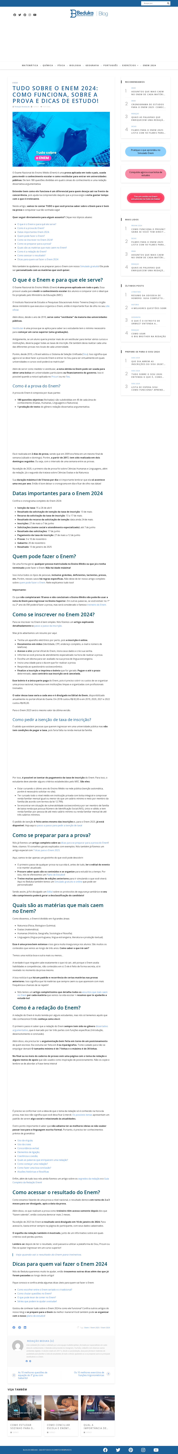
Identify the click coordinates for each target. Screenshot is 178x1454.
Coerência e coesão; (27, 1156)
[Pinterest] (25, 14)
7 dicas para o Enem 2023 (46, 850)
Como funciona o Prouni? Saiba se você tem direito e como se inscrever (148, 230)
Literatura (136, 292)
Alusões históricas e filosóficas (33, 1171)
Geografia (92, 65)
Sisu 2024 (135, 358)
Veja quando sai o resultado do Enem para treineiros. (48, 1254)
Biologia (75, 65)
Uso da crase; (24, 1144)
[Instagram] (30, 14)
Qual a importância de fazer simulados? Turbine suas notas (96, 1426)
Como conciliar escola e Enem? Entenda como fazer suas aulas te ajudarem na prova (59, 1426)
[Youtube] (35, 14)
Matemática (30, 65)
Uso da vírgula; (25, 1140)
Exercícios (129, 65)
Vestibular (18, 328)
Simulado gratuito (89, 266)
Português (110, 65)
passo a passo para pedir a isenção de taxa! (59, 825)
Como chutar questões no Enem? (34, 1293)
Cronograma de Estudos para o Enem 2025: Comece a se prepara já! (148, 105)
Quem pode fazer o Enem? (31, 235)
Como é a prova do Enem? (30, 228)
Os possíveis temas (82, 1114)
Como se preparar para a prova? (34, 243)
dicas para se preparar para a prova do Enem (84, 842)
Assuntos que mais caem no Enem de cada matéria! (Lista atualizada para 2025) (148, 93)
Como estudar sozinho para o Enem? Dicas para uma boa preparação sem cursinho (22, 1426)
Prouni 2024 (136, 225)
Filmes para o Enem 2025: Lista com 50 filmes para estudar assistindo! (147, 131)
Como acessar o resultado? (31, 255)
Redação (135, 113)
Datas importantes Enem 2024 (33, 232)
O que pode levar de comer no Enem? (36, 1297)
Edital (50, 891)
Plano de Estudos (56, 874)
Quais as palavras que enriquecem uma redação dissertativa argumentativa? (148, 118)
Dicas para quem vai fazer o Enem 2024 (37, 259)
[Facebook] (15, 14)
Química (48, 65)
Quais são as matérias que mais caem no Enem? (42, 247)
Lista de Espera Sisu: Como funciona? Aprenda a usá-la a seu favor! (148, 388)
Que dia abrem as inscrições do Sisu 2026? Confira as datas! (147, 362)
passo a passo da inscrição (48, 625)
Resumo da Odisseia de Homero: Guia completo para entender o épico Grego (147, 297)
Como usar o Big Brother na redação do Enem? (148, 335)
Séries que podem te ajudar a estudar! (37, 1301)
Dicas (133, 126)
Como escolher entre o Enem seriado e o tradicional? (44, 1289)
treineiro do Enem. (96, 604)
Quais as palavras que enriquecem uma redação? (42, 1159)
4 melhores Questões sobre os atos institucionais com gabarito (148, 308)
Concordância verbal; (28, 1148)
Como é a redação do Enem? (32, 251)
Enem (15, 83)
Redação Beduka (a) (22, 107)
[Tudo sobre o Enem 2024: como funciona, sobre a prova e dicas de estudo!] (61, 139)
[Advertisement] (89, 40)
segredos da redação (89, 1178)
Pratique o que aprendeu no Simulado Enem (145, 151)
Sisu (85, 354)
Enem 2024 (149, 65)
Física (61, 65)
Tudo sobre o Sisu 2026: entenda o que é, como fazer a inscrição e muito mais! (148, 375)
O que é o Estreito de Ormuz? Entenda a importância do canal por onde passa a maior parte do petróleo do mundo (147, 322)
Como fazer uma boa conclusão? (34, 1167)
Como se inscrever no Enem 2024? (35, 239)
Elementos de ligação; (28, 1152)
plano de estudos (36, 1315)
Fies (68, 376)
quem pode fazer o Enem (32, 582)
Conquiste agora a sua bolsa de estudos (145, 174)
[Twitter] (20, 14)
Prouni (55, 376)
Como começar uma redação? (32, 1163)
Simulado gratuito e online (68, 881)
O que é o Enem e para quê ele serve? (36, 224)
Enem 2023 (95, 1327)
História (135, 304)
